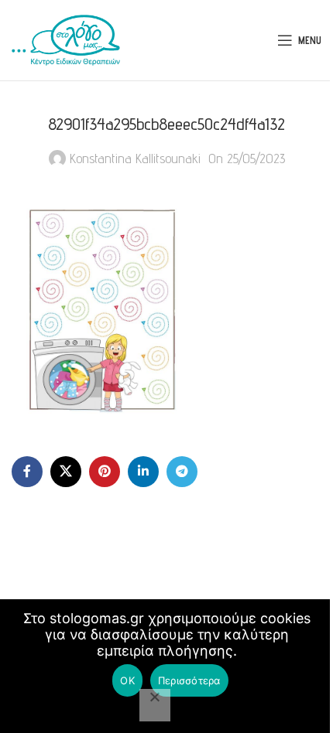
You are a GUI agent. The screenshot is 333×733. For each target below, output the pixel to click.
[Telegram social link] (181, 471)
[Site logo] (66, 39)
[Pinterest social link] (104, 471)
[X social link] (65, 471)
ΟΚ (127, 680)
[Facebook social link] (27, 471)
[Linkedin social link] (143, 471)
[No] (154, 705)
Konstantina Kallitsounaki (135, 158)
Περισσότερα (189, 680)
